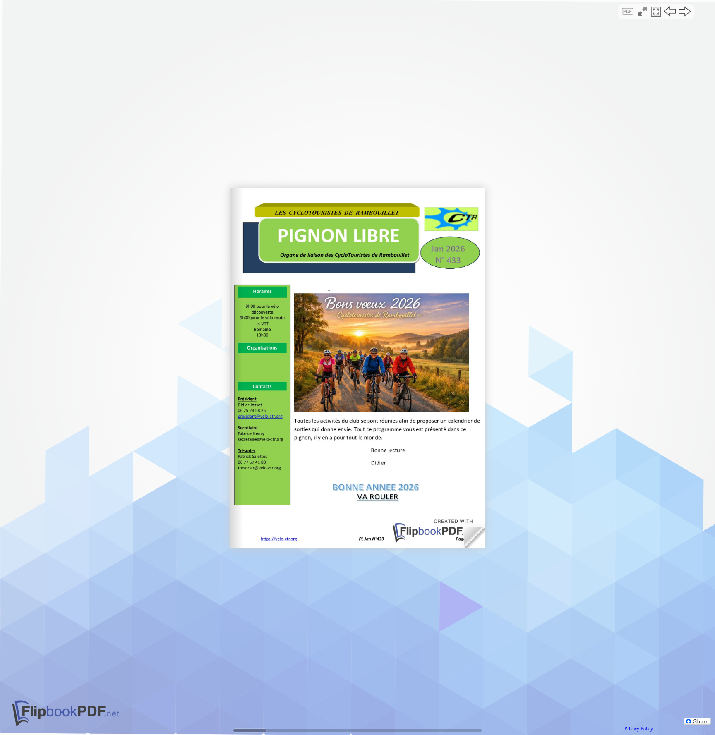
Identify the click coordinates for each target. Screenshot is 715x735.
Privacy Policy (638, 729)
